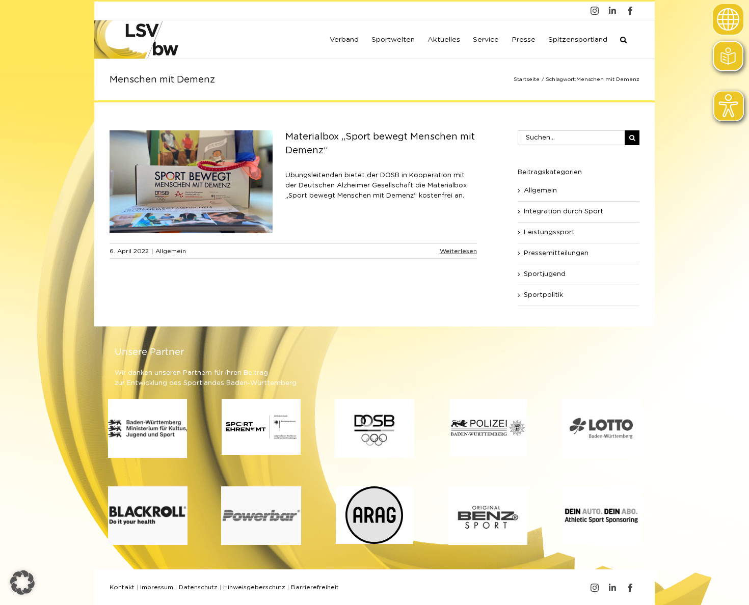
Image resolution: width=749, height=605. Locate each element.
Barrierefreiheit (315, 587)
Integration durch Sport (563, 211)
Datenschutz (198, 587)
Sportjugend (545, 274)
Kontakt (122, 587)
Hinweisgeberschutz (254, 587)
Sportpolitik (543, 295)
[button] (623, 38)
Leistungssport (549, 232)
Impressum (156, 587)
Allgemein (170, 251)
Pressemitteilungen (556, 253)
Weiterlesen (458, 251)
